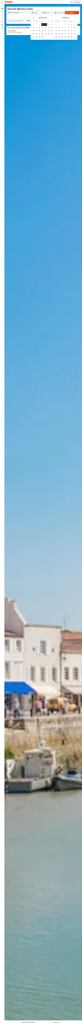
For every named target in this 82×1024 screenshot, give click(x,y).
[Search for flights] (2, 6)
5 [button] (59, 27)
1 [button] (39, 24)
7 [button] (36, 27)
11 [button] (48, 27)
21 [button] (36, 33)
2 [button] (42, 24)
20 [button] (33, 33)
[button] (2, 2)
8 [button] (39, 27)
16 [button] (42, 30)
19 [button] (51, 30)
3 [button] (45, 24)
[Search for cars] (2, 11)
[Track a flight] (2, 17)
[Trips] (2, 21)
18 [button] (48, 30)
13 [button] (33, 30)
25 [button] (48, 33)
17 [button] (45, 30)
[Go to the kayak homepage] (9, 2)
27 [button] (33, 37)
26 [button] (51, 33)
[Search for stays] (2, 8)
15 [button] (39, 30)
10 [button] (45, 27)
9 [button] (42, 27)
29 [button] (39, 37)
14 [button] (36, 30)
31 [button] (74, 37)
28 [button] (36, 37)
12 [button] (51, 27)
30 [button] (42, 37)
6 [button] (33, 27)
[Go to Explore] (2, 15)
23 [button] (42, 33)
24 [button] (45, 33)
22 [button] (39, 33)
